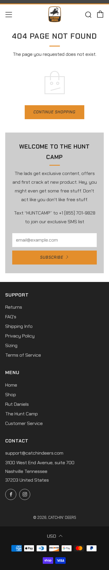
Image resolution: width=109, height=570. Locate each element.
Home (11, 385)
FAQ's (10, 317)
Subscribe (51, 257)
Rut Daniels (17, 404)
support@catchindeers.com (34, 453)
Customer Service (24, 423)
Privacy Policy (20, 336)
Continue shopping (54, 112)
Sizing (11, 345)
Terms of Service (23, 355)
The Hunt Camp (21, 414)
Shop (10, 395)
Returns (13, 307)
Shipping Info (19, 326)
